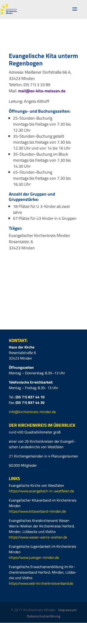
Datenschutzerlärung (44, 616)
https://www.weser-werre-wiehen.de (38, 537)
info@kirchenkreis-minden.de (32, 411)
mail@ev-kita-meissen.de (41, 91)
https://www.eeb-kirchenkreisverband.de (41, 583)
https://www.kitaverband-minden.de (37, 511)
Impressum (67, 610)
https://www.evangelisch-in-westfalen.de (41, 491)
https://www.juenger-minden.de (34, 557)
